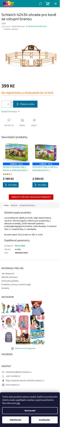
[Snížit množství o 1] (11, 105)
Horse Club (20, 245)
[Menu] (55, 4)
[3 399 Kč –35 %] (16, 152)
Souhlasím (44, 419)
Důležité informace (9, 277)
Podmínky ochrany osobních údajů (16, 284)
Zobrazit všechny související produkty (31, 197)
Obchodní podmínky (10, 281)
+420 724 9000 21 (13, 376)
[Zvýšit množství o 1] (11, 102)
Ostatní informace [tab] (27, 205)
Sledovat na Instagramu (25, 348)
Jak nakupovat (7, 273)
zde (18, 403)
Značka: (11, 29)
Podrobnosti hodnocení (36, 26)
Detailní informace (9, 111)
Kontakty (5, 288)
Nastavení (30, 410)
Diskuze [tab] (14, 205)
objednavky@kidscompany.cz (19, 372)
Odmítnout (15, 419)
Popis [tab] (6, 205)
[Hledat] (40, 4)
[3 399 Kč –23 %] (45, 152)
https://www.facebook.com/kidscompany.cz (25, 380)
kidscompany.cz (13, 384)
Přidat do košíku (27, 104)
